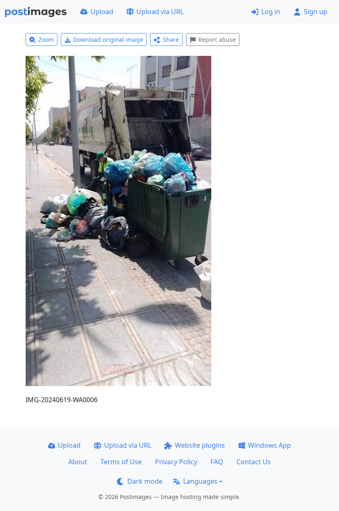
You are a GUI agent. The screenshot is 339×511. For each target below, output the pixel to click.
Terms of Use (121, 461)
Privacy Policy (176, 461)
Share (171, 39)
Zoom (46, 39)
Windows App (269, 445)
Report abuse (217, 39)
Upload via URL (160, 11)
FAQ (216, 461)
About (77, 461)
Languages (200, 481)
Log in (270, 11)
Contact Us (253, 461)
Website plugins (200, 445)
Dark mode (144, 481)
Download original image (108, 39)
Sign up (315, 11)
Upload (102, 11)
